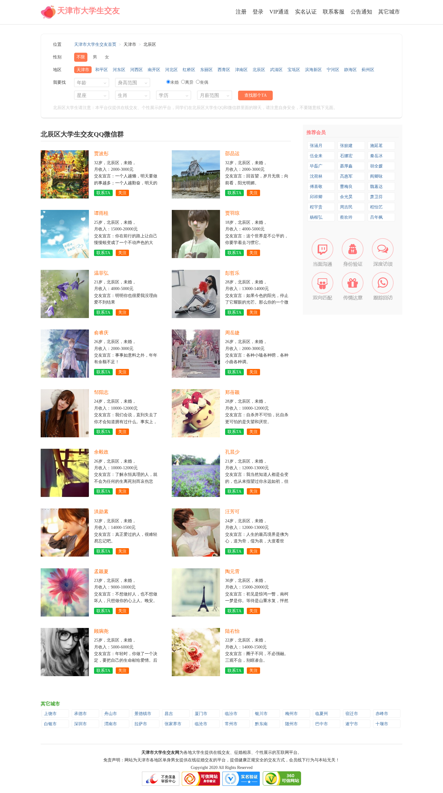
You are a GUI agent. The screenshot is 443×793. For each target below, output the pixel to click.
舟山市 (110, 713)
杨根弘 (316, 217)
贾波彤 (101, 153)
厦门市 (201, 713)
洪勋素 (101, 511)
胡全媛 (376, 166)
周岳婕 (232, 332)
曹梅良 (346, 186)
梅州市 (291, 713)
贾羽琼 (232, 213)
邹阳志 (101, 392)
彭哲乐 (232, 273)
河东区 (119, 69)
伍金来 (316, 156)
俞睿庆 (101, 332)
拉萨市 (140, 724)
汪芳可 (232, 511)
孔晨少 (232, 451)
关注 (122, 193)
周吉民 (346, 207)
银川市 (261, 713)
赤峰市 (381, 713)
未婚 (174, 82)
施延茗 (376, 145)
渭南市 (110, 724)
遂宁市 (351, 724)
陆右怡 (232, 631)
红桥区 (189, 69)
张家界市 (173, 724)
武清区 (276, 69)
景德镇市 (142, 713)
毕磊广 (316, 166)
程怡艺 (376, 207)
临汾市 (231, 713)
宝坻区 (293, 69)
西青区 (224, 69)
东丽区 (206, 69)
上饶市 (50, 713)
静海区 (350, 69)
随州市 (291, 724)
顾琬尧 (101, 631)
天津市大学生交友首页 (95, 44)
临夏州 (321, 713)
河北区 (171, 69)
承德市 (80, 713)
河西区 (136, 69)
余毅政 (101, 451)
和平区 (101, 69)
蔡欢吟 (346, 217)
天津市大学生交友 (88, 10)
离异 (189, 82)
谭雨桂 (101, 213)
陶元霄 (232, 571)
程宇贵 (316, 207)
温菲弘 (101, 273)
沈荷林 (316, 176)
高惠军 (346, 176)
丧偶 (204, 82)
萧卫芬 (376, 197)
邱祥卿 (316, 197)
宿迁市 (351, 713)
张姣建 (346, 145)
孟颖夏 (101, 571)
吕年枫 (376, 217)
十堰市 (381, 724)
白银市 (50, 724)
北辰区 (259, 69)
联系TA (103, 193)
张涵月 (316, 145)
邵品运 (232, 153)
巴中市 (321, 724)
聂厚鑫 (346, 166)
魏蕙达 (376, 186)
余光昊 (346, 197)
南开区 (154, 69)
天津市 (83, 69)
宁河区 (333, 69)
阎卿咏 (376, 176)
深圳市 (80, 724)
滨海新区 (313, 69)
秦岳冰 (376, 156)
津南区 (241, 69)
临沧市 (201, 724)
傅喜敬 (316, 186)
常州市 (231, 724)
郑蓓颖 (232, 392)
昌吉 (169, 713)
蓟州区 (368, 69)
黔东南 (261, 724)
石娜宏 (346, 156)
